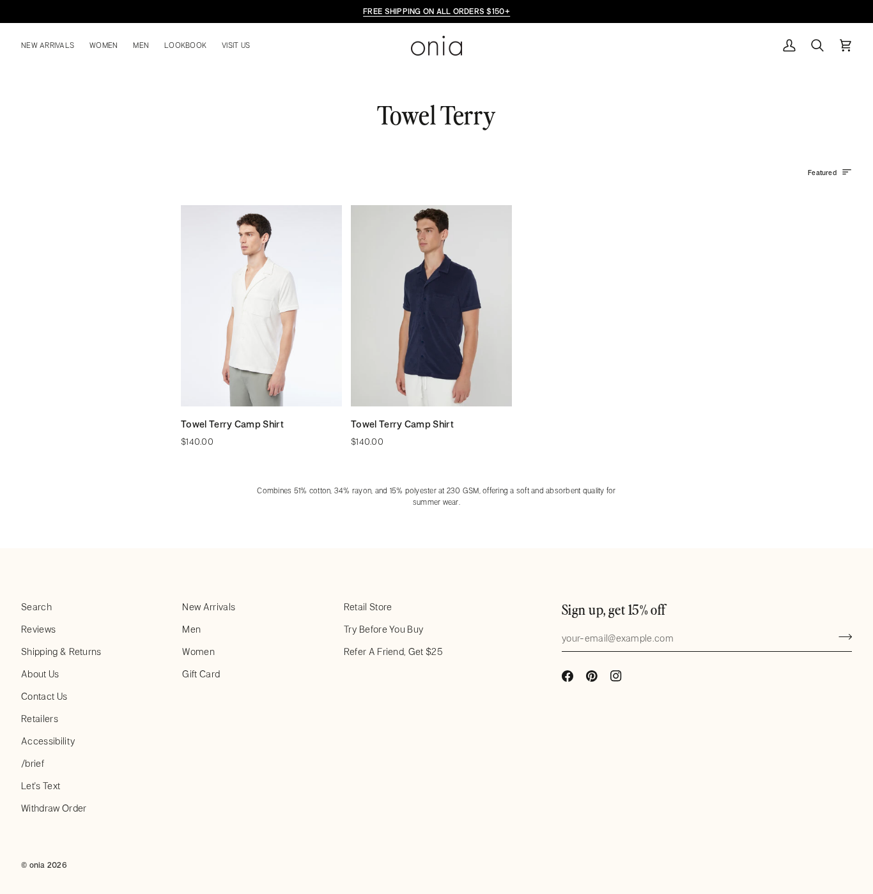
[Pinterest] (592, 676)
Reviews (38, 629)
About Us (40, 674)
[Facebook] (567, 676)
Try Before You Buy (384, 629)
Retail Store (368, 607)
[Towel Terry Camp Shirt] (261, 305)
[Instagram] (616, 676)
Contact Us (44, 696)
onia (37, 864)
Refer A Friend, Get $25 (393, 651)
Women (198, 651)
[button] (51, 45)
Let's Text (40, 786)
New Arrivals (208, 607)
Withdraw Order (53, 808)
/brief (32, 763)
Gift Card (201, 674)
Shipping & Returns (61, 651)
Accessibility (48, 741)
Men (191, 629)
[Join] (841, 636)
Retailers (39, 719)
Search (36, 607)
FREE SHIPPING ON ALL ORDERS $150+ (436, 11)
